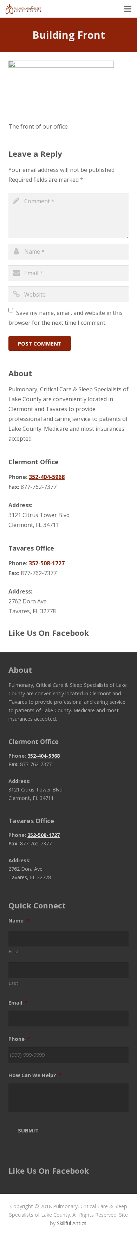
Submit (28, 1130)
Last (13, 983)
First (14, 951)
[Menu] (128, 9)
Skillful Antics (71, 1223)
